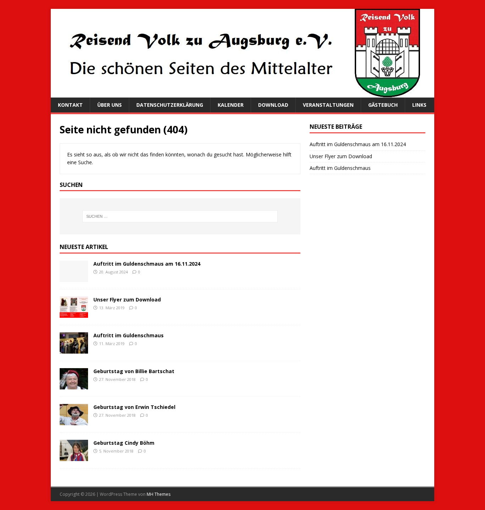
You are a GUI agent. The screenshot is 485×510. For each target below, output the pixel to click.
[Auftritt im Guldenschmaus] (74, 349)
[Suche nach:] (180, 216)
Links (419, 104)
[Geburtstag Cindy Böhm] (74, 457)
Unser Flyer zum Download (127, 299)
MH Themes (158, 494)
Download (273, 104)
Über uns (109, 104)
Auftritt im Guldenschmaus (128, 335)
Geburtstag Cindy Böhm (123, 442)
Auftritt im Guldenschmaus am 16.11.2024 (146, 263)
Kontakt (70, 104)
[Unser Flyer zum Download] (74, 313)
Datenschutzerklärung (169, 104)
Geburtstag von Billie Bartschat (133, 371)
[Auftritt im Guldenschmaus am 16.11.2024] (74, 278)
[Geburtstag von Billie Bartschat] (74, 385)
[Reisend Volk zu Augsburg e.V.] (235, 93)
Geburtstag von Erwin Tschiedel (134, 407)
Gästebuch (383, 104)
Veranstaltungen (328, 104)
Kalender (231, 104)
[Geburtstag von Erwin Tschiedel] (74, 421)
